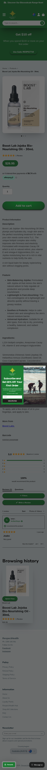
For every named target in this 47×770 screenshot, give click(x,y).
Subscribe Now (12, 401)
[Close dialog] (44, 367)
